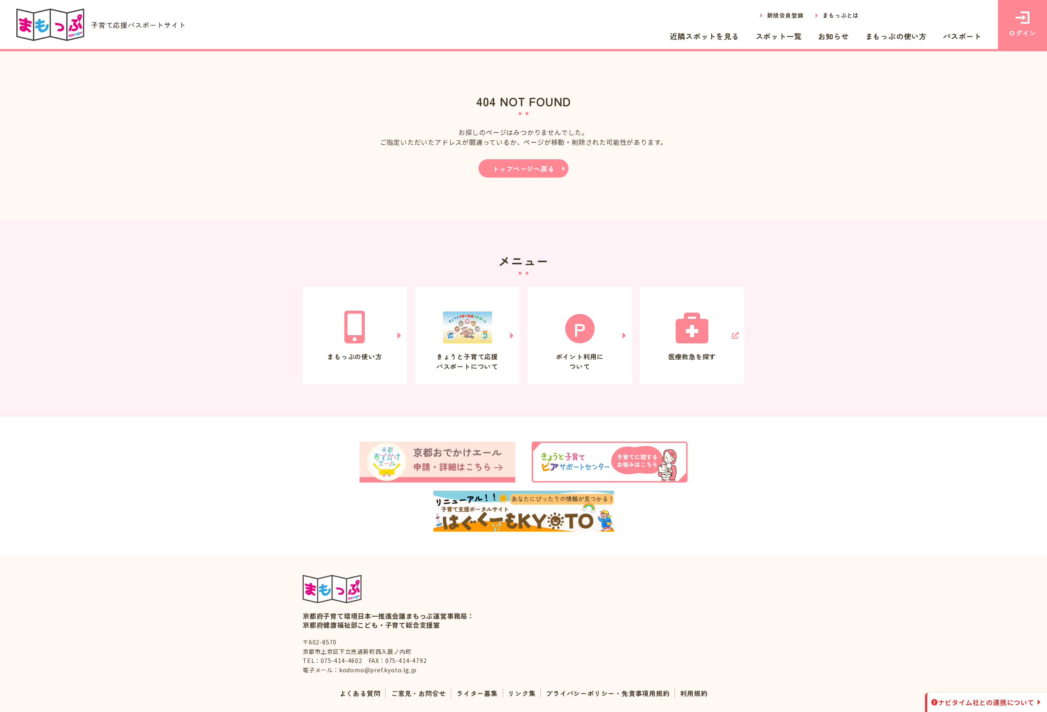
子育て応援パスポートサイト (138, 25)
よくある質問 (360, 693)
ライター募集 (477, 693)
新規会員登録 (785, 15)
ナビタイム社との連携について (986, 702)
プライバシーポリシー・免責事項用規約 (608, 693)
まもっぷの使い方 (896, 36)
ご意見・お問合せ (418, 693)
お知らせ (833, 36)
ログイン (1022, 33)
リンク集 (521, 693)
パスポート (962, 36)
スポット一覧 (779, 36)
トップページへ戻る (523, 168)
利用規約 (694, 693)
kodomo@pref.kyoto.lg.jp (378, 670)
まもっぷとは (840, 15)
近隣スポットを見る (704, 36)
